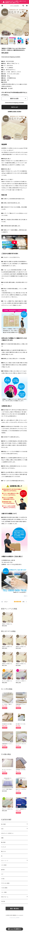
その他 (2, 878)
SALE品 (3, 901)
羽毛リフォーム (4, 896)
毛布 (2, 828)
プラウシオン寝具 (5, 883)
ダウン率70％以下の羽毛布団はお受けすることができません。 (14, 94)
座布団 (2, 869)
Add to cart (14, 107)
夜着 (2, 837)
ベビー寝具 (4, 892)
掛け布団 (3, 824)
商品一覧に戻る (14, 908)
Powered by (13, 917)
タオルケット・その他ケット (7, 833)
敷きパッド (3, 851)
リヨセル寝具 (4, 887)
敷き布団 (3, 842)
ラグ (2, 874)
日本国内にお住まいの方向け (14, 111)
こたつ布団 (3, 865)
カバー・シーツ (4, 860)
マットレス (3, 847)
